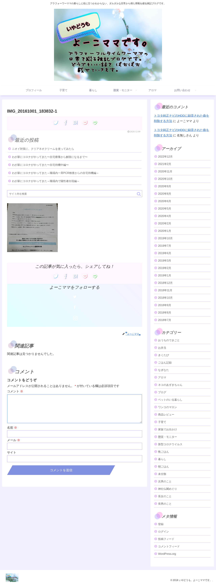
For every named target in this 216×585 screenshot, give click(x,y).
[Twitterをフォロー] (74, 297)
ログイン (163, 531)
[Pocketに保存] (85, 122)
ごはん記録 (165, 362)
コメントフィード (169, 546)
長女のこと (165, 496)
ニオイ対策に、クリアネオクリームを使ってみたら (43, 148)
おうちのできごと (169, 340)
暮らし (162, 459)
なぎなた (163, 370)
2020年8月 (164, 193)
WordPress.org (167, 553)
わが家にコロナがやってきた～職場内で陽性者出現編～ (45, 181)
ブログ (162, 392)
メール (13, 440)
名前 (12, 427)
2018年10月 (165, 297)
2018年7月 (164, 320)
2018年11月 (165, 290)
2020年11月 (165, 171)
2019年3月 (164, 260)
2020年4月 (164, 216)
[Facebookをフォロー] (74, 307)
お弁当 (162, 347)
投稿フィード (166, 539)
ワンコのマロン (167, 407)
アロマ (162, 377)
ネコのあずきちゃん (170, 384)
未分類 (162, 474)
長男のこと (165, 503)
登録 (161, 524)
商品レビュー (166, 414)
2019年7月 (164, 245)
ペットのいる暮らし (170, 399)
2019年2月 (164, 268)
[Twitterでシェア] (56, 122)
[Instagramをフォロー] (75, 318)
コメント (15, 391)
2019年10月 (165, 238)
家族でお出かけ (167, 429)
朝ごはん (163, 466)
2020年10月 (165, 178)
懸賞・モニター (167, 436)
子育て (162, 422)
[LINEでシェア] (95, 122)
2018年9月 (164, 305)
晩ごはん (163, 451)
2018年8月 (164, 312)
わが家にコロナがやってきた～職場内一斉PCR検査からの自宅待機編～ (55, 173)
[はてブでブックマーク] (75, 122)
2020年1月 (164, 230)
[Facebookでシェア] (65, 122)
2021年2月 (164, 164)
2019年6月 (164, 253)
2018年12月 (165, 282)
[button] (139, 194)
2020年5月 (164, 208)
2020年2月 (164, 223)
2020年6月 (164, 201)
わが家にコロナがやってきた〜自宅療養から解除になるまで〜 (50, 156)
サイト (11, 452)
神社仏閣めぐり (167, 488)
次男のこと (165, 481)
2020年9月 (164, 186)
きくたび (163, 355)
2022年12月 (165, 156)
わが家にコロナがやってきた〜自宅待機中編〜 (40, 164)
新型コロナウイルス (170, 444)
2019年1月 (164, 275)
